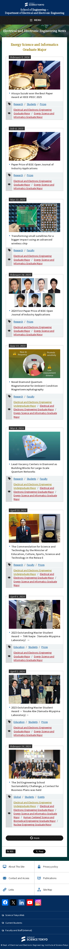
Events (41, 796)
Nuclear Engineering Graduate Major (32, 824)
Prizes (43, 104)
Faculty (30, 250)
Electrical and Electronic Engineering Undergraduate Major (33, 486)
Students (31, 104)
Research (18, 104)
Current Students (13, 922)
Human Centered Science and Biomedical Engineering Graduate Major (35, 818)
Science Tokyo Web (14, 915)
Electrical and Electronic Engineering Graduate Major (34, 407)
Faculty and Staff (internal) (18, 930)
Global (17, 796)
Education (19, 647)
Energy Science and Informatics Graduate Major (34, 115)
